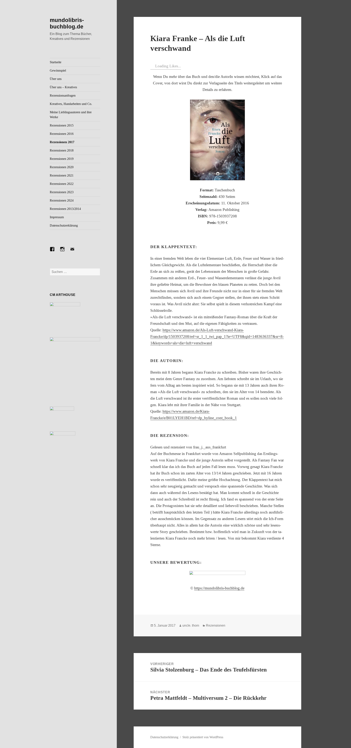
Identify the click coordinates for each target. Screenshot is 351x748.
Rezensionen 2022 (62, 183)
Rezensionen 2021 (62, 175)
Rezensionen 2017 (62, 142)
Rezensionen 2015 (62, 125)
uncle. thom (190, 625)
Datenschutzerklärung (64, 225)
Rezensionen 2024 (62, 200)
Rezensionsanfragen (63, 95)
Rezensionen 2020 (62, 167)
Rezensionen (215, 625)
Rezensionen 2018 (62, 150)
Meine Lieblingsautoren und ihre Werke (71, 114)
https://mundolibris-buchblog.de (219, 588)
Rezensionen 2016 (62, 133)
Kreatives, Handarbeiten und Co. (71, 104)
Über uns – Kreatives (63, 87)
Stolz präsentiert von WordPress (202, 737)
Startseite (55, 62)
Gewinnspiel (58, 70)
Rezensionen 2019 (62, 158)
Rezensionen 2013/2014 (65, 208)
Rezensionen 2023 (62, 192)
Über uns (56, 79)
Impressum (57, 217)
